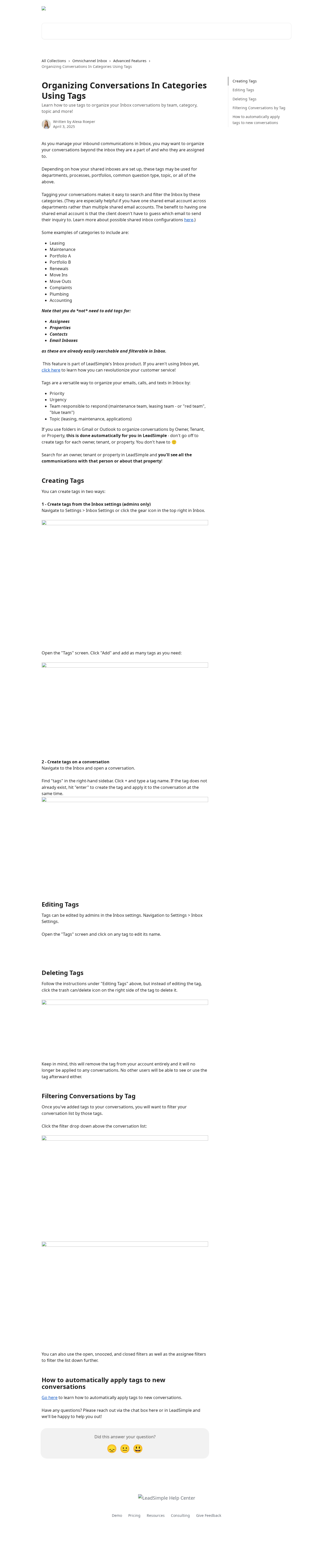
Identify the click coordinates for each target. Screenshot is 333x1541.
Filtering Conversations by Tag (259, 107)
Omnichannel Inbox (89, 60)
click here (51, 370)
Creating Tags (245, 81)
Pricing (134, 1515)
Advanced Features (129, 60)
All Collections (54, 60)
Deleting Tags (245, 98)
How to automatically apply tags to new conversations (256, 119)
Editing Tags (243, 89)
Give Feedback (208, 1515)
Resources (156, 1515)
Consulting (180, 1515)
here (188, 220)
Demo (117, 1515)
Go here (49, 1397)
